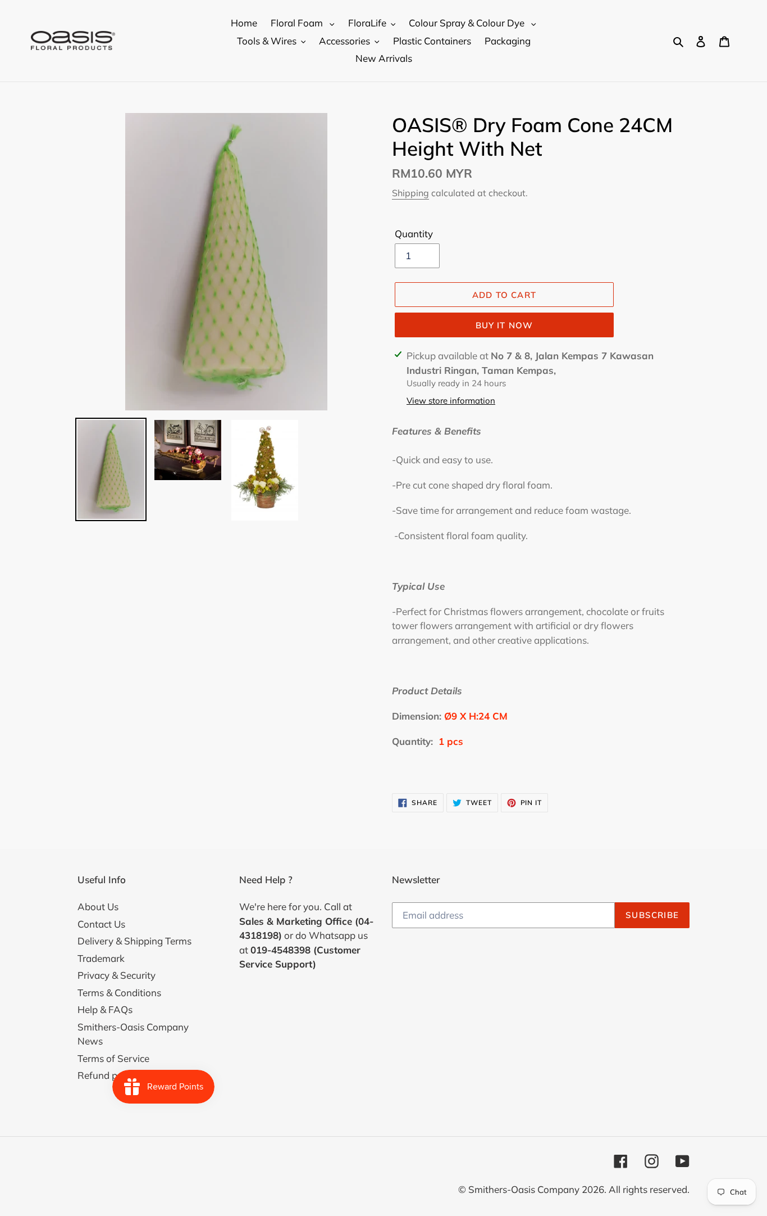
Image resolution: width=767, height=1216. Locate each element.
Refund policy (107, 1075)
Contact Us (101, 924)
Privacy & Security (116, 975)
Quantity (414, 233)
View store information (451, 400)
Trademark (101, 958)
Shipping (410, 192)
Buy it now (504, 325)
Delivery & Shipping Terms (134, 941)
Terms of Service (113, 1058)
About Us (97, 906)
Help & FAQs (105, 1009)
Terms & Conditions (119, 992)
